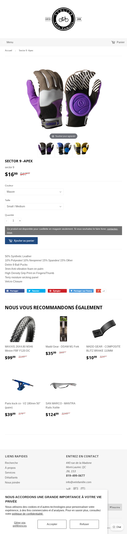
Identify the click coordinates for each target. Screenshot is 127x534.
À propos (10, 467)
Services (10, 472)
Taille (7, 200)
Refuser (84, 524)
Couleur (9, 185)
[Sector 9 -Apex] (46, 149)
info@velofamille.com (78, 482)
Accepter (52, 524)
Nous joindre (12, 482)
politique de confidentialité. (27, 513)
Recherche (11, 463)
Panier (120, 42)
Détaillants (11, 477)
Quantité (9, 215)
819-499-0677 (75, 475)
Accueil (8, 50)
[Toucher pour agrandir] (63, 100)
